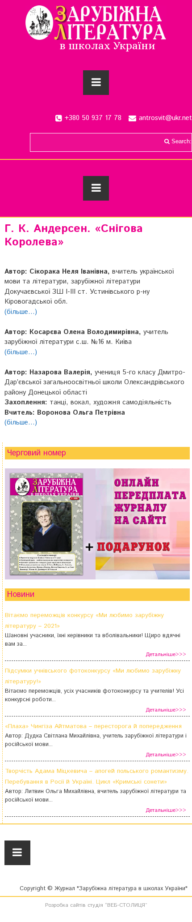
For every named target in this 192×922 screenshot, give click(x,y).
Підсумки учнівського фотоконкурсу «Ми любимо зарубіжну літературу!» (93, 676)
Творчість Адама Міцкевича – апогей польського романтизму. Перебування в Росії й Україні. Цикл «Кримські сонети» (96, 776)
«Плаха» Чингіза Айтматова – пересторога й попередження (93, 726)
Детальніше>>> (166, 654)
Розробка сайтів (65, 905)
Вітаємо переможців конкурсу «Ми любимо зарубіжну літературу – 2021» (84, 620)
